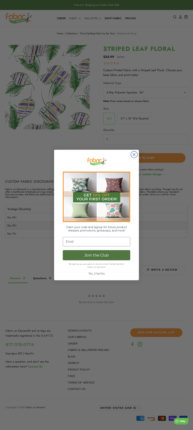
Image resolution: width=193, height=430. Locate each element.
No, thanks (97, 273)
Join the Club (96, 255)
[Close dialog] (134, 154)
